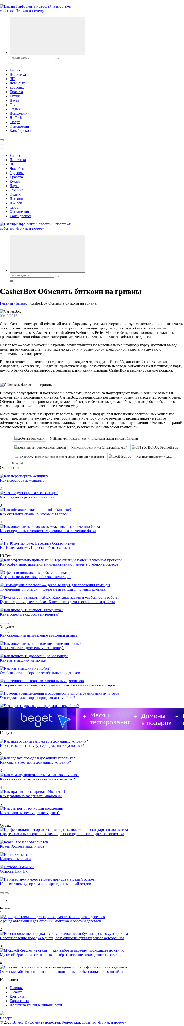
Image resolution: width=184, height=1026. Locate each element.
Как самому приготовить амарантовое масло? (37, 779)
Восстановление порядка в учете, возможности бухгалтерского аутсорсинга (62, 938)
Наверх (6, 1018)
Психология (19, 113)
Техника (16, 105)
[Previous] (2, 623)
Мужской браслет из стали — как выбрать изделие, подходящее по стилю (60, 955)
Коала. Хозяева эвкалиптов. (22, 846)
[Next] (7, 623)
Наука (14, 100)
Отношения (19, 126)
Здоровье (17, 87)
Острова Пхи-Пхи (15, 871)
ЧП (12, 79)
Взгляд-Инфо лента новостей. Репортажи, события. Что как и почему (69, 1022)
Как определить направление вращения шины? (38, 635)
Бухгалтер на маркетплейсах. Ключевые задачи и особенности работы (57, 602)
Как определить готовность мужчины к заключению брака (48, 531)
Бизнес (15, 70)
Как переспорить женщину (22, 480)
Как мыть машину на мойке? (23, 660)
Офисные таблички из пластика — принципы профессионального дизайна (61, 971)
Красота (16, 92)
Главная (16, 988)
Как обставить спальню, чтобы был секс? (34, 514)
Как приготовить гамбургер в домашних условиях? (42, 746)
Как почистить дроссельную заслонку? (32, 648)
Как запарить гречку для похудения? (30, 813)
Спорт (15, 122)
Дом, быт (17, 83)
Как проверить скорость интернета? (29, 614)
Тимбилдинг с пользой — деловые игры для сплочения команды (53, 589)
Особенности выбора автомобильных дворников (40, 673)
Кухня (15, 96)
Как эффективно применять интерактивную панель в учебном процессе (59, 564)
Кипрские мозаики (15, 859)
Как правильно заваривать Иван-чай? (31, 796)
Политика (18, 74)
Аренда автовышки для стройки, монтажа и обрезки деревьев (50, 921)
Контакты (18, 996)
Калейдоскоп (20, 131)
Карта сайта (19, 1001)
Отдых (15, 109)
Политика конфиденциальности (36, 1005)
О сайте (16, 992)
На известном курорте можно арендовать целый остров (45, 884)
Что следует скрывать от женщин (27, 497)
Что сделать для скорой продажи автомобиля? (37, 698)
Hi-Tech (16, 118)
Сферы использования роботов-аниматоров (35, 577)
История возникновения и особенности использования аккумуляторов (58, 685)
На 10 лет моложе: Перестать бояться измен (35, 547)
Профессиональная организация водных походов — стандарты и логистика (62, 834)
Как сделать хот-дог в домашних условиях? (35, 762)
